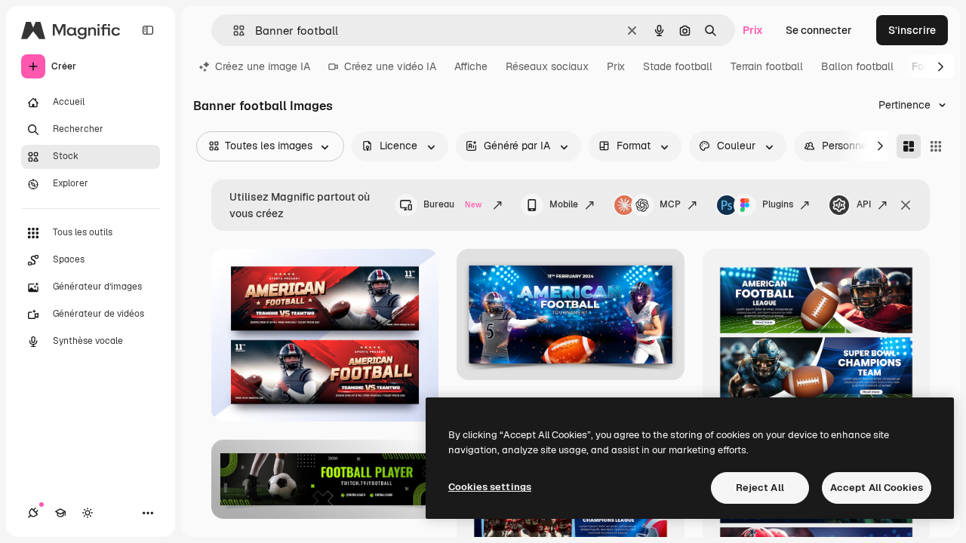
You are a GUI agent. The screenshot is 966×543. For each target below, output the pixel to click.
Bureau (452, 204)
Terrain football (767, 66)
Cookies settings (489, 486)
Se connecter (819, 30)
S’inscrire (912, 30)
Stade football (677, 66)
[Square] (936, 146)
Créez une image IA (262, 66)
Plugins (777, 204)
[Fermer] (906, 205)
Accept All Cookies (876, 487)
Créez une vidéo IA (390, 66)
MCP (670, 204)
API (864, 204)
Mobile (563, 204)
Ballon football (857, 66)
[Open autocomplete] (233, 30)
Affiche (471, 66)
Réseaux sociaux (547, 66)
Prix (753, 30)
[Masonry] (909, 146)
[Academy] (60, 513)
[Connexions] (33, 513)
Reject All (760, 487)
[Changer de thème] (87, 513)
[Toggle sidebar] (148, 30)
